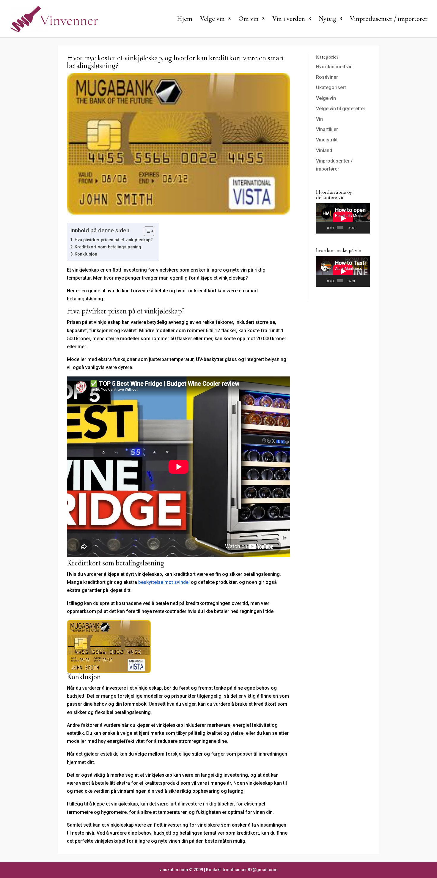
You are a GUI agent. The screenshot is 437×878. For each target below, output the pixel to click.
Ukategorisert (331, 87)
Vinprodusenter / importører (388, 20)
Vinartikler (327, 129)
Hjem (184, 20)
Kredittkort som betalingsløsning (108, 247)
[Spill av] (324, 228)
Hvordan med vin (334, 67)
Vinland (324, 150)
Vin (319, 119)
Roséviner (327, 77)
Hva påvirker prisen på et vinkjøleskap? (114, 239)
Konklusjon (86, 254)
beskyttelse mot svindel (164, 582)
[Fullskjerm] (366, 228)
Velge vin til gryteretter (340, 108)
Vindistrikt (327, 140)
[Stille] (360, 228)
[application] (343, 218)
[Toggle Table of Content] (146, 231)
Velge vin (326, 98)
